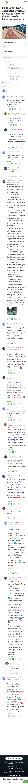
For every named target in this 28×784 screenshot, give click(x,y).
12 (7, 343)
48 (7, 163)
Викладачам (18, 766)
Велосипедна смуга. (9, 46)
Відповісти (9, 106)
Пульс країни (18, 768)
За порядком (17, 86)
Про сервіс (10, 766)
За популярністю (8, 86)
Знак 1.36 (18, 702)
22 (7, 319)
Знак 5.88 (11, 543)
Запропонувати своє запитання (7, 763)
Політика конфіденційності (8, 772)
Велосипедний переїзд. (10, 51)
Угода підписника (19, 771)
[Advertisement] (14, 736)
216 (7, 109)
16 (8, 176)
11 (8, 125)
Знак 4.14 (19, 364)
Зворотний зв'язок (14, 758)
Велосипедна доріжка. (10, 42)
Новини (11, 768)
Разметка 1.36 (16, 367)
